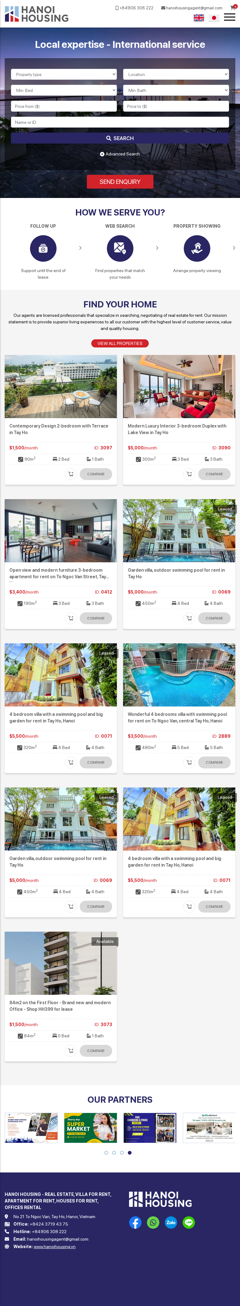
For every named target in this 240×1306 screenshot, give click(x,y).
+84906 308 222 (135, 8)
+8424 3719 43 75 (49, 1224)
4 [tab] (130, 1153)
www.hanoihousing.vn (55, 1246)
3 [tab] (122, 1153)
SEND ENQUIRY (120, 181)
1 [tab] (106, 1153)
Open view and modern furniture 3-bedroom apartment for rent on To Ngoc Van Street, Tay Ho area (57, 577)
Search (123, 138)
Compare (96, 474)
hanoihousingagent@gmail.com (193, 8)
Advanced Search (123, 153)
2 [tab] (114, 1153)
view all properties (120, 343)
